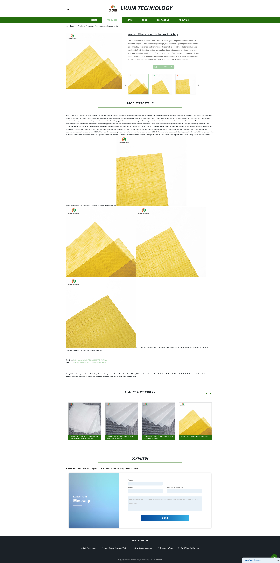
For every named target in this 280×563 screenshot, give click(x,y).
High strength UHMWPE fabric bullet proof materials (88, 362)
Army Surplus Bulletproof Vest (115, 548)
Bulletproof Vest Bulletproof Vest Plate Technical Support (87, 376)
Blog (144, 20)
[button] (68, 9)
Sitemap (159, 559)
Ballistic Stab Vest (179, 374)
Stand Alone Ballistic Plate (190, 548)
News (130, 20)
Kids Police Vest (116, 376)
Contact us (163, 20)
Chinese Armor (141, 374)
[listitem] (140, 83)
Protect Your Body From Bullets (160, 374)
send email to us (165, 67)
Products (112, 20)
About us (184, 20)
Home (94, 20)
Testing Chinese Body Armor (102, 374)
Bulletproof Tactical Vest (196, 374)
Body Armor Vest (166, 548)
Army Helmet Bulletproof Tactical (78, 374)
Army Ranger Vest (129, 376)
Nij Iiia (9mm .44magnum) (143, 548)
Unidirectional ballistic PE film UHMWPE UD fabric (90, 360)
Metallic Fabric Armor (88, 548)
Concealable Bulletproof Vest (124, 374)
